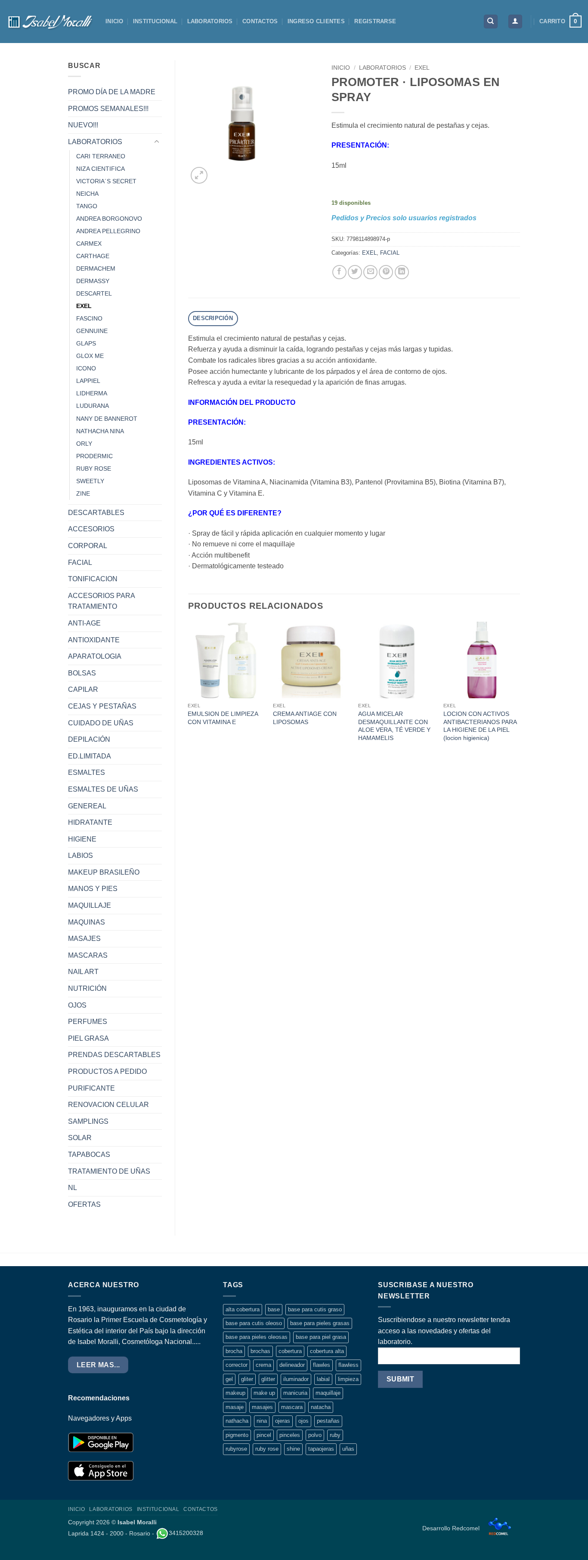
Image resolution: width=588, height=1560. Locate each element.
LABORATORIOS (210, 21)
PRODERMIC (94, 456)
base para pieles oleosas (257, 1337)
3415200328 (186, 1532)
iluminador (296, 1379)
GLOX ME (90, 355)
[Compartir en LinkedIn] (402, 272)
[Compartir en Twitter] (355, 272)
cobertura (290, 1351)
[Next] (519, 690)
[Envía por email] (370, 272)
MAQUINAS (86, 922)
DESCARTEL (94, 293)
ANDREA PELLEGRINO (108, 231)
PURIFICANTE (91, 1088)
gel (229, 1379)
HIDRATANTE (90, 822)
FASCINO (89, 318)
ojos (303, 1421)
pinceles (289, 1435)
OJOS (77, 1005)
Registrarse (375, 21)
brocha (234, 1351)
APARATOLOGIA (94, 656)
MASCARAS (88, 955)
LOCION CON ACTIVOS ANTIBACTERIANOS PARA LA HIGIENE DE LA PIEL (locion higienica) (480, 725)
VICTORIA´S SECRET (106, 181)
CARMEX (89, 243)
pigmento (237, 1435)
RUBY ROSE (93, 468)
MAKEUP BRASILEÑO (103, 872)
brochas (260, 1351)
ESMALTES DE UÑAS (103, 789)
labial (323, 1379)
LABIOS (80, 855)
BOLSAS (82, 673)
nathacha (237, 1421)
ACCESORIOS (91, 529)
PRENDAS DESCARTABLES (114, 1054)
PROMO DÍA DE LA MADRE (111, 92)
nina (262, 1421)
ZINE (83, 493)
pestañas (328, 1421)
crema (263, 1365)
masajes (262, 1407)
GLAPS (86, 343)
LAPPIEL (88, 380)
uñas (348, 1449)
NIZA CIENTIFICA (100, 168)
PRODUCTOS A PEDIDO (107, 1071)
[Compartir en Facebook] (339, 272)
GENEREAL (87, 806)
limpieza (348, 1379)
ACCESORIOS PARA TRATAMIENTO (101, 601)
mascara (292, 1407)
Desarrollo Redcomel (451, 1528)
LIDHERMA (91, 393)
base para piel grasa (321, 1337)
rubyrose (236, 1449)
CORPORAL (87, 545)
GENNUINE (92, 330)
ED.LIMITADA (89, 756)
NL (72, 1187)
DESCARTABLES (96, 512)
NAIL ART (83, 971)
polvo (315, 1435)
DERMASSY (92, 280)
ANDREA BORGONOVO (109, 218)
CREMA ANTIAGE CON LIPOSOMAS (305, 717)
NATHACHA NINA (100, 431)
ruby (335, 1435)
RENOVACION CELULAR (108, 1104)
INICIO (114, 21)
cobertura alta (327, 1351)
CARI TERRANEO (100, 156)
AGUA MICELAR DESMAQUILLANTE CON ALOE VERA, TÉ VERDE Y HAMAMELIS (394, 725)
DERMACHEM (95, 268)
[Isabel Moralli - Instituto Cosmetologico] (49, 21)
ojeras (282, 1421)
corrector (237, 1365)
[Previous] (188, 690)
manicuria (295, 1393)
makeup (235, 1393)
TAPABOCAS (89, 1154)
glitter (268, 1379)
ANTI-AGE (84, 623)
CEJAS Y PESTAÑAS (102, 706)
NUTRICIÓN (87, 988)
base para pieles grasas (320, 1323)
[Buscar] (491, 22)
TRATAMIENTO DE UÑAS (109, 1171)
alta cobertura (243, 1309)
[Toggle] (157, 142)
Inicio (340, 68)
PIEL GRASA (88, 1038)
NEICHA (87, 193)
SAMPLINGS (88, 1121)
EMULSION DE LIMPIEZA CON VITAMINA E (223, 717)
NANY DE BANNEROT (106, 418)
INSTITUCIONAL (155, 21)
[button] (515, 22)
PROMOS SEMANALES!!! (108, 108)
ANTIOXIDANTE (94, 640)
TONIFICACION (93, 579)
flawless (348, 1365)
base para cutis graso (315, 1309)
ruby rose (267, 1449)
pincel (264, 1435)
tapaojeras (321, 1449)
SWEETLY (90, 481)
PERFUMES (87, 1021)
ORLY (84, 443)
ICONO (86, 368)
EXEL (84, 305)
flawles (321, 1365)
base (274, 1309)
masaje (235, 1407)
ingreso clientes (316, 21)
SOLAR (80, 1137)
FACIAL (80, 562)
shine (293, 1449)
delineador (292, 1365)
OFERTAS (84, 1204)
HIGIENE (82, 839)
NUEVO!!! (83, 125)
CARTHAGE (92, 256)
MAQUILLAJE (89, 905)
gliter (247, 1379)
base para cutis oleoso (254, 1323)
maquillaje (328, 1393)
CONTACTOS (260, 21)
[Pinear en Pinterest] (386, 272)
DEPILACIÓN (89, 739)
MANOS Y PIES (93, 888)
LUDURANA (92, 405)
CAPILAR (83, 689)
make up (264, 1393)
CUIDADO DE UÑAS (100, 723)
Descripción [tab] (213, 318)
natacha (321, 1407)
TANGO (86, 206)
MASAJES (84, 938)
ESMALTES (86, 772)
